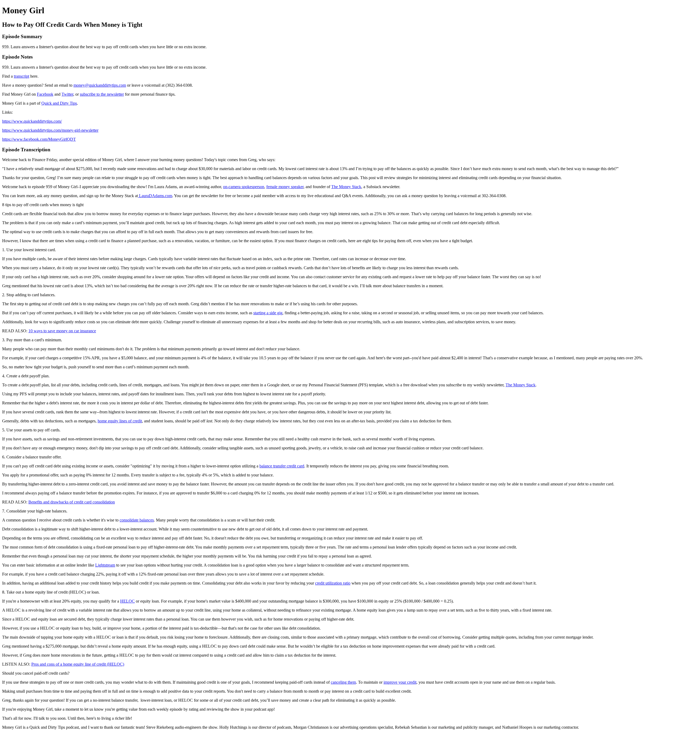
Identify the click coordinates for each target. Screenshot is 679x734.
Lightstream (105, 565)
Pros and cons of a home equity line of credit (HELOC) (77, 664)
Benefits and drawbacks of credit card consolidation (71, 502)
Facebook (45, 94)
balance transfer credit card (281, 466)
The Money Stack (346, 186)
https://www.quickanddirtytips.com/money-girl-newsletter (50, 130)
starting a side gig (267, 313)
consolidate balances (137, 520)
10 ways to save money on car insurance (62, 331)
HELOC (127, 601)
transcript (21, 76)
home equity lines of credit (120, 421)
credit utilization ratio (332, 583)
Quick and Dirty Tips (59, 103)
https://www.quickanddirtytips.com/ (32, 121)
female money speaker (284, 186)
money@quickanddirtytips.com (99, 85)
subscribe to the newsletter (102, 94)
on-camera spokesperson (243, 186)
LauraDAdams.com (155, 195)
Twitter (67, 94)
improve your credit (400, 682)
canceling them (343, 682)
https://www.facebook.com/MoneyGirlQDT (39, 139)
